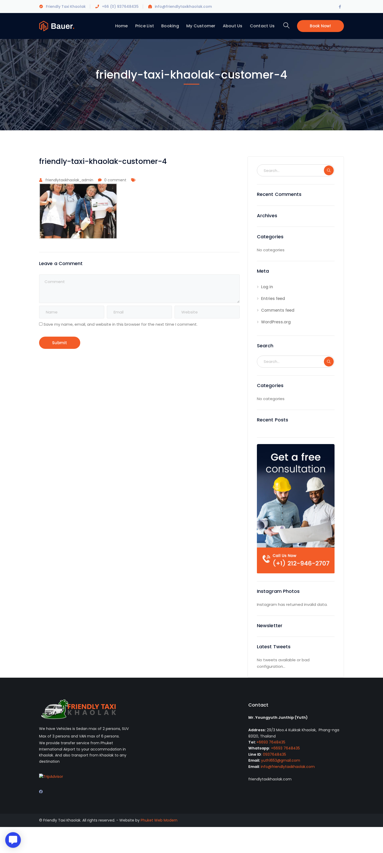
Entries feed (273, 298)
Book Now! (320, 26)
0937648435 (274, 754)
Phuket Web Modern (159, 820)
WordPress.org (276, 322)
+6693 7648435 (270, 742)
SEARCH (329, 170)
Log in (267, 287)
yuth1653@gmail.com (280, 760)
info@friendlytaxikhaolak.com (288, 766)
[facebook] (41, 791)
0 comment (115, 180)
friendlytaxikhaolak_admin (69, 180)
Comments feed (277, 310)
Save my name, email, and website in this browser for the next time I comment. (120, 324)
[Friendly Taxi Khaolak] (56, 25)
